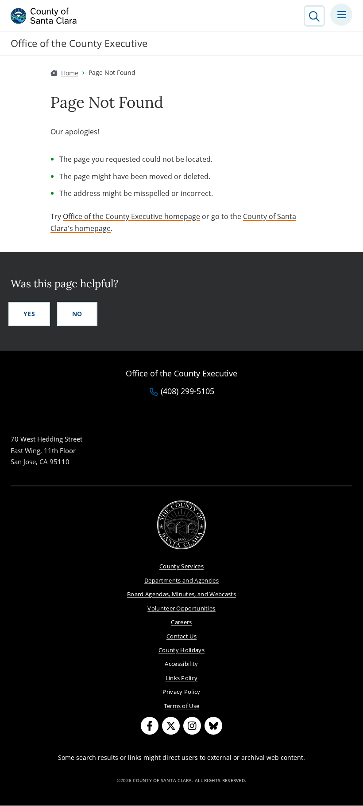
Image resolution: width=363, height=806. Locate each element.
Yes (29, 313)
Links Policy (182, 678)
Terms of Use (182, 706)
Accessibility (181, 664)
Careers (181, 622)
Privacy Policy (181, 692)
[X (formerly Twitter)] (171, 726)
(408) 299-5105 (187, 391)
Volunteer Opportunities (181, 608)
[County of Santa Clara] (44, 16)
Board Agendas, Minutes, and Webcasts (181, 594)
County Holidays (181, 650)
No (77, 313)
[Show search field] (314, 16)
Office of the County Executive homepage (131, 216)
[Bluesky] (213, 726)
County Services (181, 566)
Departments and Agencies (181, 580)
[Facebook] (149, 726)
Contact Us (181, 636)
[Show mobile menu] (341, 15)
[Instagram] (192, 726)
